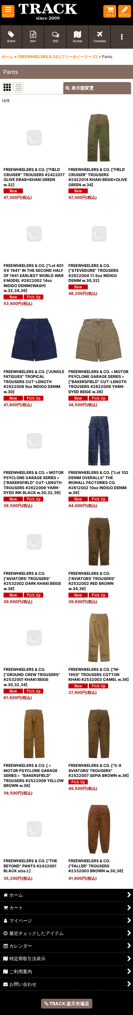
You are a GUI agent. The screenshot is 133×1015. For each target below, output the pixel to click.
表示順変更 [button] (82, 88)
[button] (8, 11)
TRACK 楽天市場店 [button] (68, 1003)
